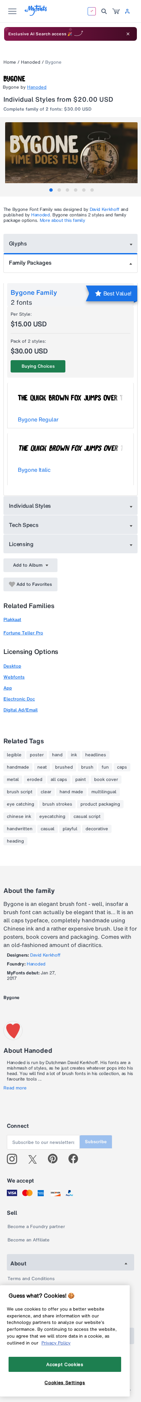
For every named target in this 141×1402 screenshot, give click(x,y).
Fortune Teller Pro (23, 633)
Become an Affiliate (29, 1240)
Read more (15, 1088)
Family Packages (30, 262)
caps (122, 767)
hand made (71, 792)
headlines (95, 755)
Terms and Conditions (31, 1278)
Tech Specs (24, 525)
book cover (106, 779)
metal (13, 779)
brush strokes (57, 804)
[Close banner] (128, 33)
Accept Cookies (64, 1364)
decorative (97, 829)
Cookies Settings (64, 1382)
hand (57, 755)
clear (46, 792)
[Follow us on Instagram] (14, 1159)
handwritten (20, 829)
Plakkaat (12, 619)
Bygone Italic (34, 470)
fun (105, 767)
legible (14, 755)
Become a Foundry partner (36, 1226)
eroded (34, 779)
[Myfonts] (36, 13)
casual (47, 829)
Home (9, 62)
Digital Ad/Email (20, 710)
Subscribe (96, 1141)
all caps (59, 779)
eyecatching (52, 816)
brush (87, 767)
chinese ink (19, 816)
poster (37, 755)
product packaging (100, 804)
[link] (116, 11)
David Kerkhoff (105, 209)
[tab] (51, 190)
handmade (18, 767)
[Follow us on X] (35, 1159)
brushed (64, 767)
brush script (20, 792)
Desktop (12, 666)
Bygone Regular (38, 419)
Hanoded (30, 62)
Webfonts (14, 677)
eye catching (20, 804)
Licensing (21, 544)
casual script (87, 816)
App (7, 688)
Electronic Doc (19, 699)
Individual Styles (30, 506)
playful (70, 829)
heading (15, 841)
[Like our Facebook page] (76, 1159)
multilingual (103, 792)
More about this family (62, 220)
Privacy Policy (55, 1342)
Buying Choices (38, 366)
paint (80, 779)
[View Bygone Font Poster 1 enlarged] (71, 155)
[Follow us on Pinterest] (55, 1159)
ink (74, 755)
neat (42, 767)
